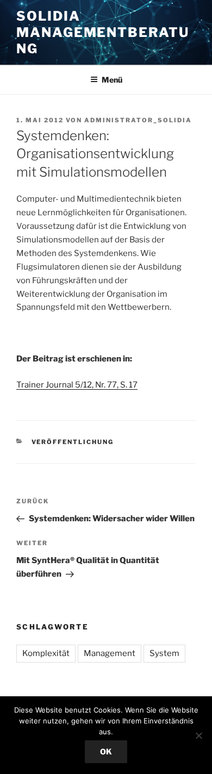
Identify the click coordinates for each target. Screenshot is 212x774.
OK (106, 751)
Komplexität (46, 653)
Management (109, 653)
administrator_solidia (138, 120)
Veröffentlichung (73, 442)
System (164, 653)
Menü (112, 79)
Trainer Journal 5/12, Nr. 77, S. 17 (77, 385)
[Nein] (198, 735)
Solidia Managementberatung (102, 32)
